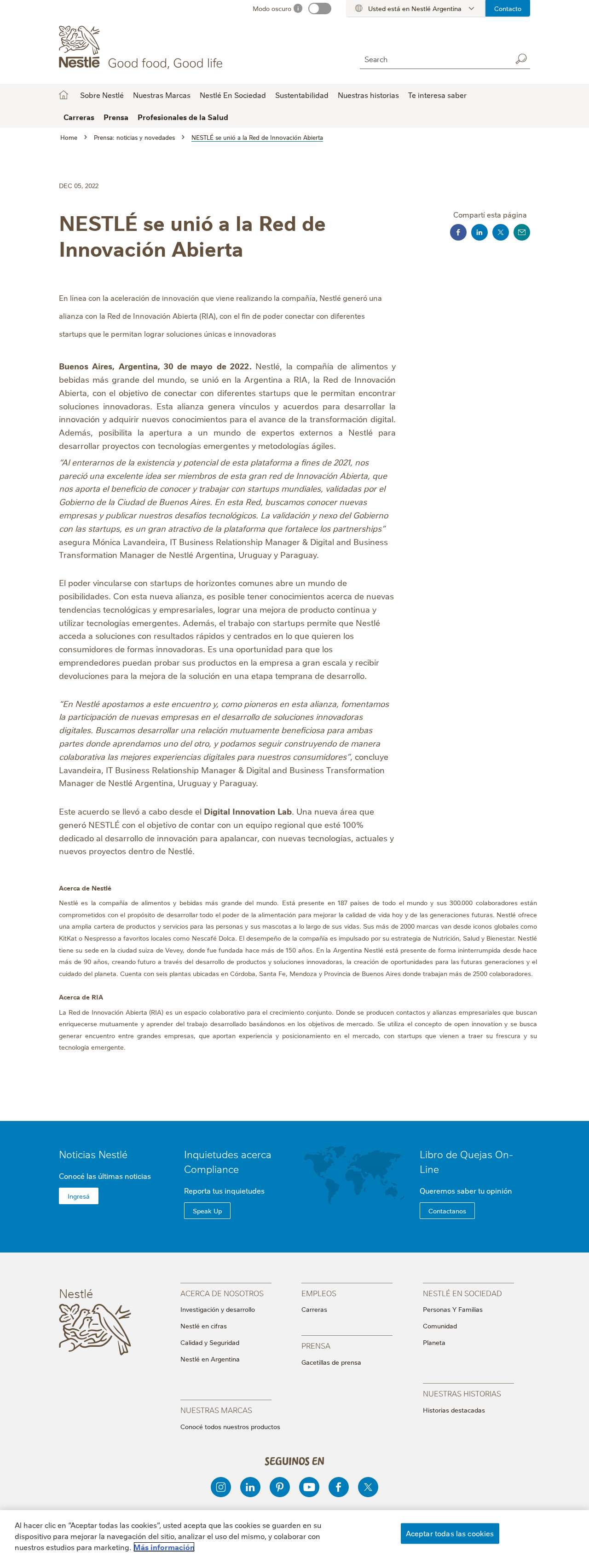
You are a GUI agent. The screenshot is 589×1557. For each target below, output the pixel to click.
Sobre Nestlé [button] (102, 95)
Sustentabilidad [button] (302, 95)
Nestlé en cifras (203, 1325)
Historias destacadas (454, 1410)
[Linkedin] (250, 1487)
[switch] (319, 8)
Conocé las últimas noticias (105, 1176)
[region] (294, 1533)
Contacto (507, 8)
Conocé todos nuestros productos (230, 1426)
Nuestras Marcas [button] (162, 95)
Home (63, 94)
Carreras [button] (79, 117)
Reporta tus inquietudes (224, 1190)
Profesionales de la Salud (183, 117)
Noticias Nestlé (93, 1154)
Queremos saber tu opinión (466, 1190)
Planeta (434, 1342)
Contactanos (447, 1211)
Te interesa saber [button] (437, 95)
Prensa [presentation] (315, 1345)
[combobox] (433, 59)
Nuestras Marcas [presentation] (216, 1409)
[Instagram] (221, 1487)
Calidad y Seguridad (209, 1342)
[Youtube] (309, 1487)
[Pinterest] (280, 1487)
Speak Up (207, 1211)
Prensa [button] (116, 117)
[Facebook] (339, 1487)
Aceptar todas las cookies (450, 1533)
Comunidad (440, 1325)
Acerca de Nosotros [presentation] (222, 1292)
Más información (164, 1547)
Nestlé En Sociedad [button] (233, 95)
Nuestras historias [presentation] (462, 1393)
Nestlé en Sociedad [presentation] (462, 1292)
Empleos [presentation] (318, 1292)
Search (521, 59)
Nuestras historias (368, 95)
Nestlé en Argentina (210, 1359)
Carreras (314, 1309)
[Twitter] (368, 1487)
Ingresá (79, 1196)
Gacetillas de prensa (331, 1362)
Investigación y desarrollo (217, 1309)
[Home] (142, 47)
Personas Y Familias (453, 1309)
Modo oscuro (272, 8)
